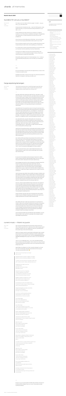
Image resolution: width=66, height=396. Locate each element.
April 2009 (51, 165)
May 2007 (51, 191)
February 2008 (52, 181)
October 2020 (52, 69)
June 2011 (51, 143)
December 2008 (53, 170)
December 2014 (52, 101)
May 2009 (51, 164)
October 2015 (52, 90)
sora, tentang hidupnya (54, 36)
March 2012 (52, 134)
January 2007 (52, 196)
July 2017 (51, 74)
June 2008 (51, 177)
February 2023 (52, 59)
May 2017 (51, 75)
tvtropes (19, 24)
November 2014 (52, 102)
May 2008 (51, 178)
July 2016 (51, 81)
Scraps (5, 24)
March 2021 (52, 64)
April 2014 (51, 108)
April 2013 (51, 121)
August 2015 (52, 92)
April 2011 (51, 145)
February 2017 (52, 77)
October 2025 (52, 56)
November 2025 (53, 55)
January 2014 (52, 111)
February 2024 (52, 58)
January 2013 (52, 125)
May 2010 (51, 154)
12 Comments (6, 25)
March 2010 (52, 156)
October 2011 (52, 138)
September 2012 (53, 129)
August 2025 (52, 57)
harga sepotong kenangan (14, 83)
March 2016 (52, 84)
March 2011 (52, 146)
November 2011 (52, 137)
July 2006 (51, 203)
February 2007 (52, 195)
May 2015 (51, 95)
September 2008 (53, 173)
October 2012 (52, 128)
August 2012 (52, 130)
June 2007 (51, 190)
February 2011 (52, 147)
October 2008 (52, 172)
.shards (7, 6)
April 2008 (51, 179)
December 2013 (52, 112)
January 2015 (52, 100)
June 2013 (51, 119)
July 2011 (51, 142)
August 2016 (52, 80)
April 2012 (51, 133)
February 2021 (52, 65)
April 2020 (51, 72)
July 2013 (51, 118)
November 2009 (53, 161)
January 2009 (52, 169)
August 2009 (52, 163)
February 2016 (52, 85)
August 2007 (52, 188)
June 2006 (51, 204)
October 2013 (52, 115)
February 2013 (52, 124)
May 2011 (51, 144)
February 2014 (52, 110)
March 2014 (52, 109)
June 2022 (51, 60)
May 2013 (51, 120)
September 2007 (53, 187)
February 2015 (52, 99)
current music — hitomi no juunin (17, 222)
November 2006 (53, 198)
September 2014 (53, 103)
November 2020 (53, 68)
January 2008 (52, 182)
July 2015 (51, 93)
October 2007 (52, 186)
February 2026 (52, 54)
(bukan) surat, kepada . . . (54, 48)
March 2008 (52, 180)
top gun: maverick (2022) (54, 46)
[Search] (61, 16)
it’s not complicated (53, 47)
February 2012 (52, 135)
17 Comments (6, 228)
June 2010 (51, 153)
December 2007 (53, 183)
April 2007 (51, 192)
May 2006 (51, 205)
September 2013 (53, 116)
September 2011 (53, 139)
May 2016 (51, 82)
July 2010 (51, 152)
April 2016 (51, 83)
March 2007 (52, 194)
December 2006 (53, 197)
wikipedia (41, 23)
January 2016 (52, 86)
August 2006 (52, 201)
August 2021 (52, 63)
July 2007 (51, 189)
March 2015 (52, 98)
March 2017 (52, 76)
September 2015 (53, 91)
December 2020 (53, 67)
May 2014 (51, 107)
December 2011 (52, 136)
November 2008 (53, 171)
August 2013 (52, 117)
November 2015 (52, 89)
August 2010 (52, 151)
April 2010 (51, 155)
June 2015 (51, 94)
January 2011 (52, 148)
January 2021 (52, 66)
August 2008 (52, 174)
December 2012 (52, 126)
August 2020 (52, 71)
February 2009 (52, 168)
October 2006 (52, 199)
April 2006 (51, 206)
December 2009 (53, 160)
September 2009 (53, 162)
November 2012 (52, 127)
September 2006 (53, 200)
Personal (5, 87)
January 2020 (52, 73)
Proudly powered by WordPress (12, 392)
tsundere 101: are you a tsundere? (16, 20)
